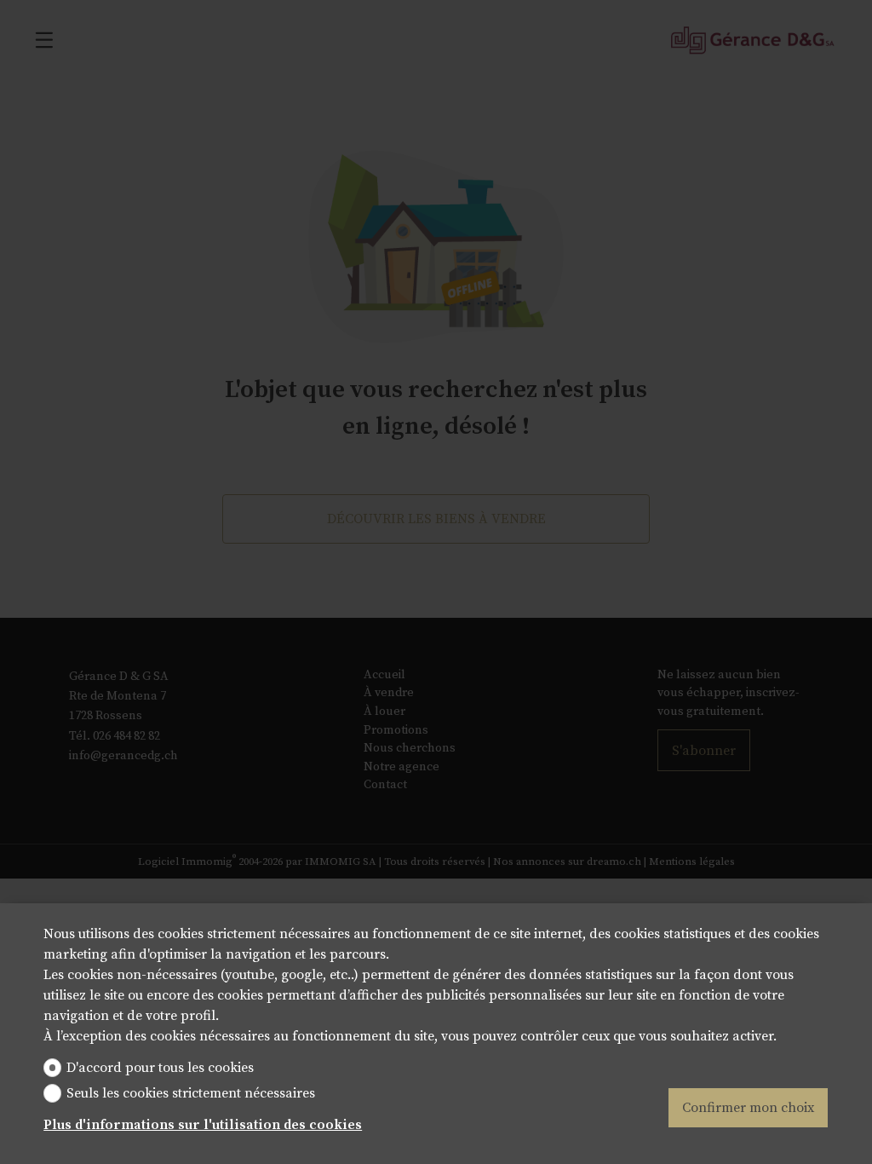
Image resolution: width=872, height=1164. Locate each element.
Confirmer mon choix (748, 1107)
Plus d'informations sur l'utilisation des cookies (202, 1124)
